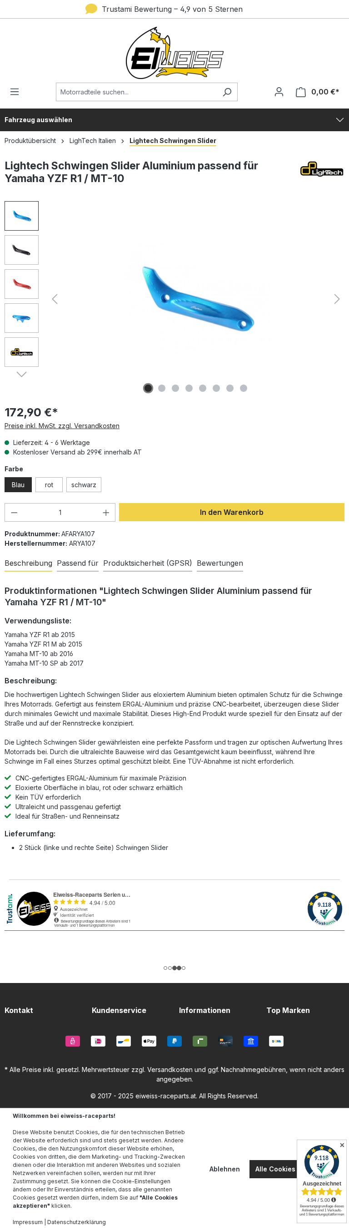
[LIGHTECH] (321, 176)
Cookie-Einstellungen (141, 1181)
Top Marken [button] (288, 1010)
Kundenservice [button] (119, 1010)
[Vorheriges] (54, 299)
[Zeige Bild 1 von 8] (148, 388)
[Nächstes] (337, 299)
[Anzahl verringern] (14, 512)
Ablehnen (224, 1169)
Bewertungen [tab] (220, 563)
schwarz (83, 485)
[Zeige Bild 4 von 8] (189, 388)
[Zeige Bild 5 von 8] (202, 388)
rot (49, 485)
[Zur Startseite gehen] (174, 53)
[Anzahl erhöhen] (106, 512)
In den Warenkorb (232, 512)
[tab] (28, 563)
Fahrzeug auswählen (38, 119)
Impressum (28, 1222)
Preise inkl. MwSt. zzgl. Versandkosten (62, 426)
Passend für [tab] (78, 563)
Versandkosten (170, 1069)
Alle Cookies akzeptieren (295, 1169)
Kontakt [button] (19, 1010)
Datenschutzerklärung (76, 1222)
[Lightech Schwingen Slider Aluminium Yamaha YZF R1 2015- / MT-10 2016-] (196, 299)
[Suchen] (227, 92)
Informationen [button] (204, 1010)
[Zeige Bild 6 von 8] (216, 388)
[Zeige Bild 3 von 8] (175, 388)
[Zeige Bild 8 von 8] (243, 388)
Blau (18, 485)
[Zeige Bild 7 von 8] (230, 388)
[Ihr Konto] (279, 92)
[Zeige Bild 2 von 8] (161, 388)
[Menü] (17, 92)
